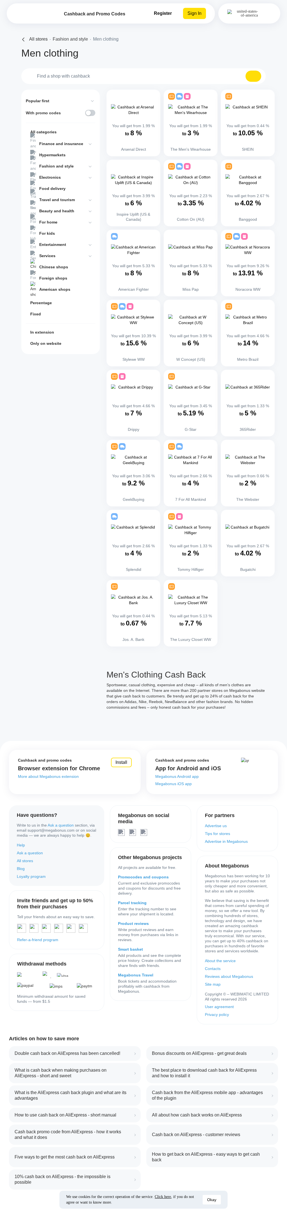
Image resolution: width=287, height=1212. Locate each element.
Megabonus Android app (177, 776)
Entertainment (52, 244)
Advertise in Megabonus (226, 841)
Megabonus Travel (135, 975)
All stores (25, 861)
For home (48, 222)
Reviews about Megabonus (229, 976)
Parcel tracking (132, 903)
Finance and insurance (61, 143)
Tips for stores (217, 833)
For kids (47, 233)
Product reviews (133, 923)
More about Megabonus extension (48, 776)
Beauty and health (56, 211)
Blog (21, 868)
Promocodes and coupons (143, 877)
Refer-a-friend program (37, 940)
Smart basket (130, 949)
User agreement (219, 1006)
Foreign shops (53, 278)
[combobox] (143, 76)
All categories (43, 132)
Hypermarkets (52, 155)
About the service (220, 961)
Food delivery (52, 188)
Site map (213, 984)
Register (163, 13)
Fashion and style (56, 166)
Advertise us (216, 825)
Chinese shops (53, 267)
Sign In (195, 13)
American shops (54, 289)
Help (21, 845)
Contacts (213, 968)
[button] (253, 76)
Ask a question (61, 825)
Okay (211, 1199)
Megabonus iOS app (173, 783)
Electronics (50, 177)
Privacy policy (217, 1014)
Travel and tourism (57, 199)
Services (47, 255)
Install (121, 762)
